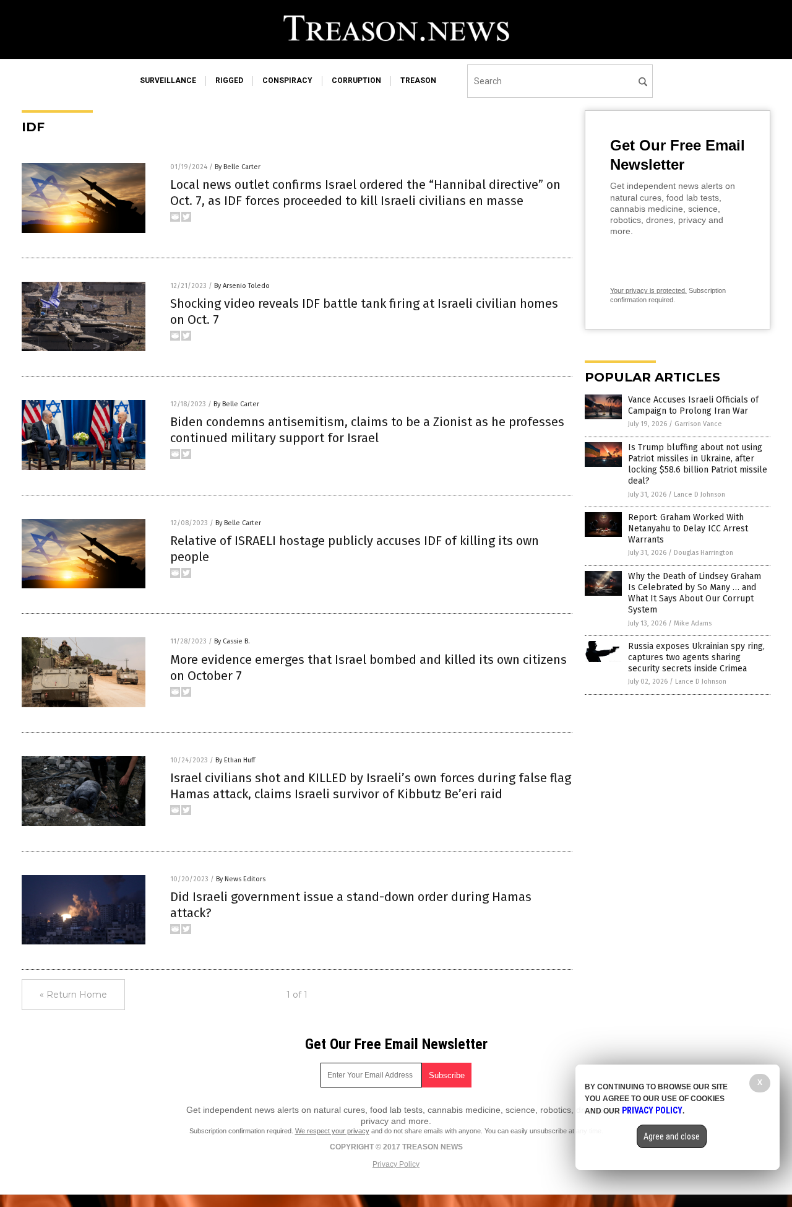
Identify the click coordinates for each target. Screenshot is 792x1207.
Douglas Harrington (703, 553)
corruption (356, 80)
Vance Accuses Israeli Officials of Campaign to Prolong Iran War (693, 405)
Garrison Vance (698, 424)
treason (418, 80)
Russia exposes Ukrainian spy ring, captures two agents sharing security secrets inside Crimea (696, 657)
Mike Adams (693, 623)
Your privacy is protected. (648, 290)
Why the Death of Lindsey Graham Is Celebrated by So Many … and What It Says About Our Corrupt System (694, 593)
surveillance (168, 80)
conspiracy (287, 80)
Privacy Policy (396, 1164)
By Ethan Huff (235, 760)
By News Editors (240, 879)
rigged (229, 80)
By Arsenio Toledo (242, 286)
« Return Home (73, 994)
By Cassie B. (232, 641)
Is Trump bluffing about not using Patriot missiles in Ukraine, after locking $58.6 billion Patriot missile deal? (697, 464)
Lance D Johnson (699, 494)
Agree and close (672, 1136)
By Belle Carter (237, 167)
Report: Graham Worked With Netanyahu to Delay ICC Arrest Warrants (688, 528)
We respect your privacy (332, 1131)
